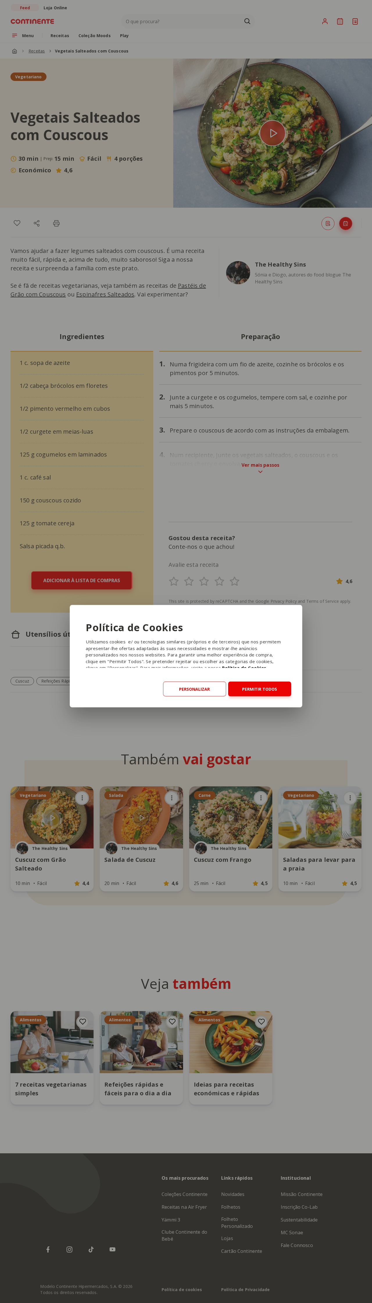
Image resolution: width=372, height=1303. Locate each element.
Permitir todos (259, 689)
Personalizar (194, 689)
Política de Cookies (244, 667)
